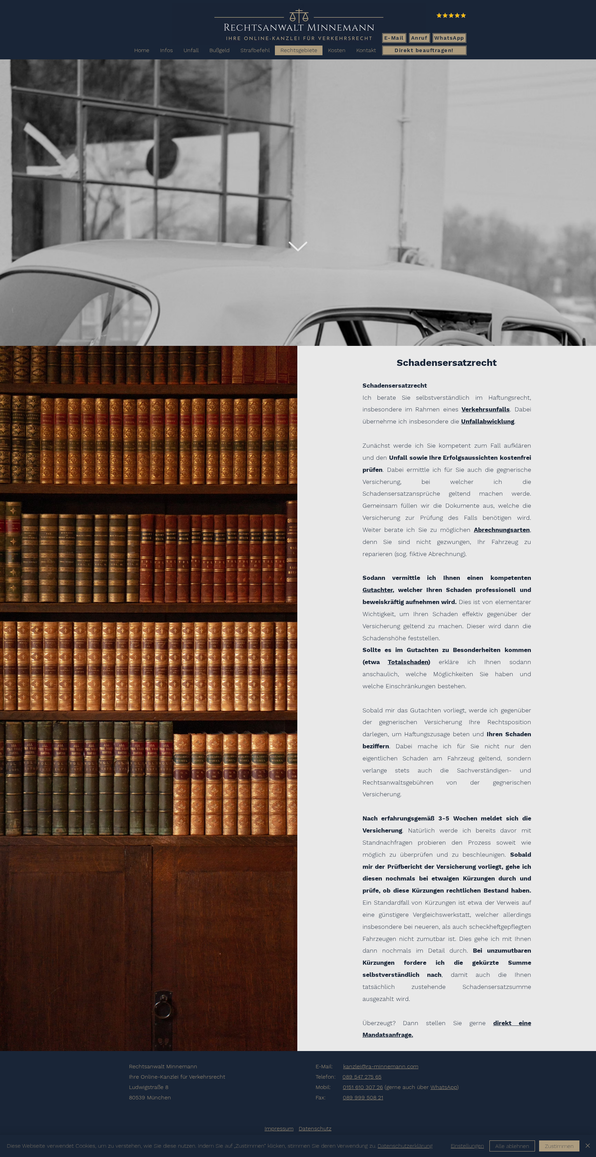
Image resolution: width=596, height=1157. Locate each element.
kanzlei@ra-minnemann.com (380, 1066)
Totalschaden (408, 661)
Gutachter (377, 589)
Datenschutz (315, 1128)
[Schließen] (588, 1145)
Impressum (279, 1128)
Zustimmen (559, 1146)
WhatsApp (443, 1087)
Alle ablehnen (512, 1146)
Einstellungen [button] (467, 1146)
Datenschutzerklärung (405, 1146)
